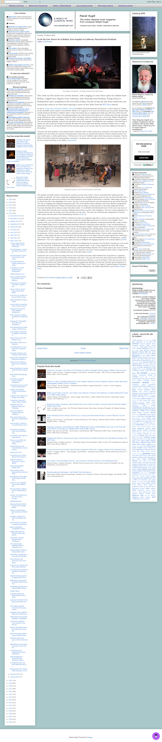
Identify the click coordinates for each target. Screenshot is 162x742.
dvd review (143, 391)
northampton (139, 437)
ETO (138, 396)
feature (138, 398)
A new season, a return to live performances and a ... (18, 425)
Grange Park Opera (149, 409)
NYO (141, 439)
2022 (10, 210)
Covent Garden (146, 386)
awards (134, 347)
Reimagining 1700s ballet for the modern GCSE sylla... (18, 478)
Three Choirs (136, 485)
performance (140, 449)
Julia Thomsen (146, 206)
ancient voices (150, 343)
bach (138, 347)
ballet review (148, 347)
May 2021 (13, 235)
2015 (10, 694)
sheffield (134, 467)
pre (138, 453)
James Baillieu (144, 192)
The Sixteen (151, 481)
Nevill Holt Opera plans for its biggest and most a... (18, 576)
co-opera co (151, 378)
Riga (133, 459)
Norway (134, 439)
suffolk (147, 476)
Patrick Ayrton (145, 242)
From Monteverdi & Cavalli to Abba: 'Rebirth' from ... (18, 328)
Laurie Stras (138, 249)
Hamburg (146, 412)
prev (140, 453)
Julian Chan (143, 222)
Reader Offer (147, 455)
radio (133, 455)
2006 (10, 719)
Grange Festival (137, 409)
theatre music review (138, 483)
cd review (142, 373)
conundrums (151, 384)
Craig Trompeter (139, 219)
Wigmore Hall (137, 495)
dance (140, 388)
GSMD (142, 410)
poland (148, 451)
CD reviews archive (105, 6)
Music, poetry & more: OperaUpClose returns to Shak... (19, 472)
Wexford (134, 493)
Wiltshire (153, 495)
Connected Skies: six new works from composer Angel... (18, 348)
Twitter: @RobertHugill (62, 6)
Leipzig (138, 419)
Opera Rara (136, 444)
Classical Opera (137, 378)
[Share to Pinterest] (91, 278)
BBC (146, 352)
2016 (10, 691)
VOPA (124, 240)
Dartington (146, 388)
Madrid (134, 424)
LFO (133, 421)
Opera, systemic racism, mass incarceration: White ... (17, 290)
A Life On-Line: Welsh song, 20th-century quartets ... (19, 566)
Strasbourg (142, 474)
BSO (148, 360)
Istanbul (153, 414)
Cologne (139, 380)
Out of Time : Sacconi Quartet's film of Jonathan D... (17, 539)
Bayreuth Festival (138, 352)
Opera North (151, 442)
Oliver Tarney (145, 207)
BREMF (134, 357)
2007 (10, 716)
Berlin (153, 353)
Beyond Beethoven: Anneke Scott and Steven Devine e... (19, 370)
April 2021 (13, 238)
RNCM (144, 459)
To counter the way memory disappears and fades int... (19, 571)
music (153, 426)
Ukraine (146, 486)
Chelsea (134, 375)
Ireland (148, 414)
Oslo (144, 446)
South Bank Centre (149, 471)
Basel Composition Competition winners (17, 528)
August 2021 (14, 227)
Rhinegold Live (151, 457)
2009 (10, 711)
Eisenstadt (146, 393)
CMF (89, 252)
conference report (138, 384)
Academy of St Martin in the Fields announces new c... (19, 601)
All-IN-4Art (143, 343)
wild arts (147, 495)
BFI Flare (107, 104)
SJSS (139, 467)
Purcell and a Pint (15, 452)
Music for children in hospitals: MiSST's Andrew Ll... (17, 412)
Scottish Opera (143, 466)
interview (142, 414)
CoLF (133, 380)
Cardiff (147, 370)
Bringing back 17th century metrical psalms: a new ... (19, 670)
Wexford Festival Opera (147, 493)
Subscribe (143, 158)
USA (149, 486)
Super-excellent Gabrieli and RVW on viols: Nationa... (18, 278)
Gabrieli (134, 403)
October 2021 (14, 221)
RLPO (138, 459)
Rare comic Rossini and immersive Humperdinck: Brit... (19, 418)
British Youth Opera (138, 358)
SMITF (149, 467)
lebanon (138, 418)
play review (141, 451)
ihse (138, 414)
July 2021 (13, 230)
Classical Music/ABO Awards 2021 (16, 466)
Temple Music (147, 478)
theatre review (150, 483)
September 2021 (15, 224)
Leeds (149, 418)
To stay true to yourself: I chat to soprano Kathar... (18, 401)
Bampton (139, 348)
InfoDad (152, 323)
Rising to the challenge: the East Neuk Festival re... (19, 358)
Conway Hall (136, 386)
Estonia (134, 396)
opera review (146, 444)
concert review (140, 382)
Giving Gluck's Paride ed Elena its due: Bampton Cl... (18, 363)
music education (138, 428)
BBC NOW (152, 352)
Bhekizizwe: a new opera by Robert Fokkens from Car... (18, 582)
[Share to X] (86, 278)
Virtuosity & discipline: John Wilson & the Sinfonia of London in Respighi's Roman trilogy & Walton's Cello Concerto (86, 370)
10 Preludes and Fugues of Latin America (19, 436)
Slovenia (144, 467)
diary (134, 390)
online (134, 440)
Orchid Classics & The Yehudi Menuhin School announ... (18, 448)
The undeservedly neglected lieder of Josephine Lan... (17, 545)
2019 (10, 683)
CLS (143, 378)
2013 (10, 700)
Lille (141, 421)
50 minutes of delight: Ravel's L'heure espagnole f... (17, 380)
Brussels (144, 360)
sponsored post (144, 473)
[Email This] (82, 278)
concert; (153, 382)
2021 (10, 213)
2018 (10, 686)
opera (143, 441)
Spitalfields (135, 473)
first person (151, 400)
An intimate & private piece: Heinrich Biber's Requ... (19, 587)
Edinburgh (152, 391)
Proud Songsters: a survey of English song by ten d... (18, 251)
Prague (134, 453)
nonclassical (135, 435)
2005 (10, 722)
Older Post (123, 348)
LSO (150, 423)
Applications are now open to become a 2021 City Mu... (18, 646)
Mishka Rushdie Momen (146, 244)
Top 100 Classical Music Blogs (142, 114)
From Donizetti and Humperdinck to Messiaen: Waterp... (17, 658)
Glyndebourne (136, 407)
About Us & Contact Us (38, 6)
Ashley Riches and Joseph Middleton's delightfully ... (19, 617)
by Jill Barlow (145, 365)
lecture (144, 418)
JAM (139, 416)
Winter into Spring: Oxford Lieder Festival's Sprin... (18, 634)
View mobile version (82, 353)
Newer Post (42, 348)
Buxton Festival (148, 362)
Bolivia (143, 355)
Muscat (149, 426)
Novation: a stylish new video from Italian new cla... (18, 518)
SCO (154, 464)
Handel (152, 412)
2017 (10, 689)
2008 (10, 714)
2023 (10, 208)
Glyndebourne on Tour (148, 407)
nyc (138, 439)
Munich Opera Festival (139, 426)
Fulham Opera (150, 402)
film (138, 400)
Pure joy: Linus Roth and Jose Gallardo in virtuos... (18, 441)
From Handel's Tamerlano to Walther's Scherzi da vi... (18, 333)
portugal (153, 451)
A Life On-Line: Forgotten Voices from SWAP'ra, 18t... (18, 484)
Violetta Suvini (144, 174)
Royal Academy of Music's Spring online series (18, 551)
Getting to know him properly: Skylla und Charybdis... (17, 406)
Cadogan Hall (150, 369)
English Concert (137, 395)
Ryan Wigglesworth (145, 181)
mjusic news (147, 424)
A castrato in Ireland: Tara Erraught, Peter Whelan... (19, 354)
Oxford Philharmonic (149, 448)
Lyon (154, 423)
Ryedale (134, 462)
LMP (149, 421)
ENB (154, 393)
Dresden (140, 389)
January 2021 (15, 677)
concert (153, 380)
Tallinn (141, 478)
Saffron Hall (141, 462)
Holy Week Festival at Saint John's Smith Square (19, 386)
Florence (141, 402)
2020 (10, 680)
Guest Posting (150, 410)
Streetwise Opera (150, 474)
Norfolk (142, 435)
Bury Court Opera (137, 362)
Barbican (145, 348)
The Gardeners (143, 479)
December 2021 (15, 216)
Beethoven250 (147, 353)
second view (151, 466)
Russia (149, 460)
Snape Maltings (142, 469)
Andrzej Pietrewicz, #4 (17, 274)
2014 (10, 697)
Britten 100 (148, 358)
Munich (153, 424)
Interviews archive (125, 6)
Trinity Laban (148, 485)
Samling (140, 464)
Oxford (148, 446)
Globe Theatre (149, 405)
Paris (133, 449)
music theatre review (139, 430)
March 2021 (14, 241)
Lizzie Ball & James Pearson (143, 226)
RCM (140, 455)
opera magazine (141, 442)
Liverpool (145, 421)
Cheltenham (142, 375)
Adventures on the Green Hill (145, 342)
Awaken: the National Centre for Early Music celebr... (18, 391)
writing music (136, 499)
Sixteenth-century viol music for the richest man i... (19, 639)
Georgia (153, 403)
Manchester (140, 425)
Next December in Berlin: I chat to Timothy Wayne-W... (18, 490)
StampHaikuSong (15, 501)
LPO (147, 423)
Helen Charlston (150, 199)
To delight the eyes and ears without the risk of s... (18, 664)
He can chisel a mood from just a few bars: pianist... (18, 305)
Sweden (153, 476)
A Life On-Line (47, 42)
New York (149, 432)
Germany (135, 405)
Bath (141, 350)
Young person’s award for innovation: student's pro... (18, 284)
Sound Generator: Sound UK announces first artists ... (18, 257)
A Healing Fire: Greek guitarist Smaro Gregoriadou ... (17, 269)
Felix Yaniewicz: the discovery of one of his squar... (18, 560)
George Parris (145, 224)
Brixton (139, 360)
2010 (10, 708)
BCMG (140, 353)
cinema (142, 376)
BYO (139, 369)
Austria (153, 345)
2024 (10, 205)
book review (151, 355)
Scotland (135, 466)
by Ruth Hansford (143, 367)
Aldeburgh (135, 343)
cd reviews (151, 373)
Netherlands (151, 430)
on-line (153, 439)
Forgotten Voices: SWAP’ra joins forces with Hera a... (19, 613)
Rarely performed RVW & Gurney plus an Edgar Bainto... (18, 505)
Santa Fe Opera (147, 464)
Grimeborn (135, 410)
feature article (146, 398)
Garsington (141, 404)
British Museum (151, 357)
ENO (145, 395)
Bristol (145, 357)
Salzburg (134, 464)
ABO (133, 342)
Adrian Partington (147, 194)
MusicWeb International (147, 318)
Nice (151, 433)
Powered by (138, 165)
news (140, 434)
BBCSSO (135, 353)
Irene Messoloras (147, 197)
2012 (10, 702)
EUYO (147, 396)
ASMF (148, 345)
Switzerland (135, 478)
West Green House (149, 492)
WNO (153, 497)
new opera (142, 432)
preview (146, 453)
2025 (10, 202)
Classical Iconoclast (152, 314)
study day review (138, 476)
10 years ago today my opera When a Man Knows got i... (17, 244)
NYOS (145, 439)
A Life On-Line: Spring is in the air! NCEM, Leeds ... (18, 296)
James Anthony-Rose (141, 234)
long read (142, 423)
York (142, 499)
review (145, 457)
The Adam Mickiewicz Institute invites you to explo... (18, 263)
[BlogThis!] (84, 278)
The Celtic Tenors (140, 191)
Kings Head (144, 416)
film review (143, 400)
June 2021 (14, 232)
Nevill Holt (135, 432)
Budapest (152, 360)
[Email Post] (77, 277)
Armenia (142, 345)
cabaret (143, 369)
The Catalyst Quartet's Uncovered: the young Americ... (18, 607)
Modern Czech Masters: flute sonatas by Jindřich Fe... (18, 512)
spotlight (152, 473)
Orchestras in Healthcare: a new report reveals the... (19, 555)
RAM (137, 455)
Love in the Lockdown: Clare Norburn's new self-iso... (17, 623)
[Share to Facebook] (89, 278)
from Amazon (143, 293)
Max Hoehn (143, 202)
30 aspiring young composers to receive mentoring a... (18, 652)
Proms (153, 454)
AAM (153, 340)
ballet (141, 347)
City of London (150, 376)
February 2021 (15, 674)
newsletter (146, 433)
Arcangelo (135, 345)
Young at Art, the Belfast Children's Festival (59, 108)
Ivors (136, 416)
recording (139, 457)
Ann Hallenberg (149, 239)
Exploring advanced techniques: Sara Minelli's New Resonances (69, 472)
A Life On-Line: (147, 340)
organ (141, 446)
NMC (154, 433)
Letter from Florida (146, 419)
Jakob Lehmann (146, 254)
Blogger (90, 737)
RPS (144, 460)
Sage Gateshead (150, 462)
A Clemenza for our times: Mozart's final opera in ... (18, 456)
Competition (146, 380)
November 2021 (15, 218)
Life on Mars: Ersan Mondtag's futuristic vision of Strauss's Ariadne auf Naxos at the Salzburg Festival (82, 461)
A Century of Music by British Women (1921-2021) (18, 595)
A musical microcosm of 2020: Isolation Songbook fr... (17, 310)
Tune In (82, 214)
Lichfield (137, 421)
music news (150, 428)
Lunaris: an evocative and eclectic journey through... (18, 496)
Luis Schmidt (145, 187)
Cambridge (135, 370)
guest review (137, 412)
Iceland (134, 414)
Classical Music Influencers (141, 116)
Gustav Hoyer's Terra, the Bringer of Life (18, 338)
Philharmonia (148, 449)
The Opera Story (142, 481)
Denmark (152, 388)
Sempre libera (14, 591)
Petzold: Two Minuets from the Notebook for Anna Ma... (18, 629)
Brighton (140, 357)
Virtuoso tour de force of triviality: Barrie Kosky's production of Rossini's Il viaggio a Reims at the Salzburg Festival (86, 449)
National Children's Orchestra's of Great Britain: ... (17, 461)
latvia (133, 418)
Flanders (134, 402)
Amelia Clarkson (146, 229)
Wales (134, 490)
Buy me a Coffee (147, 131)
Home (83, 348)
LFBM (153, 419)
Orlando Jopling (146, 184)
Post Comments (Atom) (87, 360)
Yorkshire (146, 499)
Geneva (148, 403)
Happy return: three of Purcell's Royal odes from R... (17, 533)
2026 (10, 199)
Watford (148, 490)
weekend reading (137, 492)
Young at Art (71, 140)
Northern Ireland (149, 437)
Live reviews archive (84, 6)
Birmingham (136, 355)
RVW (154, 460)
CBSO (151, 370)
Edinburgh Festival (137, 393)
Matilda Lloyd (145, 259)
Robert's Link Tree (16, 6)
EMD (151, 393)
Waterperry (141, 490)
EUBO (143, 396)
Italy (133, 416)
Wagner (153, 488)
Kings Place (151, 416)
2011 (10, 705)
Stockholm (135, 474)
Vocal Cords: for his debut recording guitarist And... (18, 523)
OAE (148, 439)
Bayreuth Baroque (149, 350)
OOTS (138, 440)
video (148, 488)
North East (148, 435)
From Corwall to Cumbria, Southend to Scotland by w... (19, 316)
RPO (140, 460)
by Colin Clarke (148, 364)
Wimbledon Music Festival (141, 497)
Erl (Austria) (151, 395)
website (153, 490)
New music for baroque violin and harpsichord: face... (18, 431)
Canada (141, 370)
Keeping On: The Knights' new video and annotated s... (18, 322)
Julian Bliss (146, 257)
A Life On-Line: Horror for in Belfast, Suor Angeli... (19, 396)
